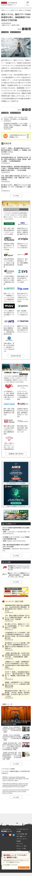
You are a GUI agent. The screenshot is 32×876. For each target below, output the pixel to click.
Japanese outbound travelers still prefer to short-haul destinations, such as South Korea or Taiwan (15, 791)
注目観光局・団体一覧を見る (16, 453)
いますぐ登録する (24, 867)
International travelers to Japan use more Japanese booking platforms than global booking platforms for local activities (15, 785)
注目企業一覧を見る (16, 356)
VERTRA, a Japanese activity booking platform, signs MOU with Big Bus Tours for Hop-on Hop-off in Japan (15, 778)
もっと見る (16, 195)
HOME (2, 10)
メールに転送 (5, 32)
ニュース (8, 10)
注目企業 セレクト (10, 209)
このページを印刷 (16, 32)
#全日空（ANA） (15, 25)
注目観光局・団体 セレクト (13, 372)
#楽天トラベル (6, 25)
